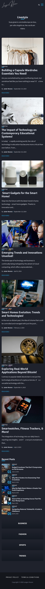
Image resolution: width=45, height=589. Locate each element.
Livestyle (4, 66)
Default (14, 464)
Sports (22, 545)
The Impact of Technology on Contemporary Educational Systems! (19, 133)
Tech (10, 308)
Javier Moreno (8, 89)
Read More (5, 93)
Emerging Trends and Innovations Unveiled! (22, 254)
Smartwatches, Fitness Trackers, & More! (22, 430)
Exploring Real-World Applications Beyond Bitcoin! (19, 370)
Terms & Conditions (30, 577)
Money (11, 365)
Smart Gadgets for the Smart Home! (19, 194)
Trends (11, 248)
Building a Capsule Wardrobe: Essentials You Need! (20, 72)
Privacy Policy (12, 577)
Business (22, 523)
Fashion (22, 534)
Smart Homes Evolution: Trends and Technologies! (21, 314)
